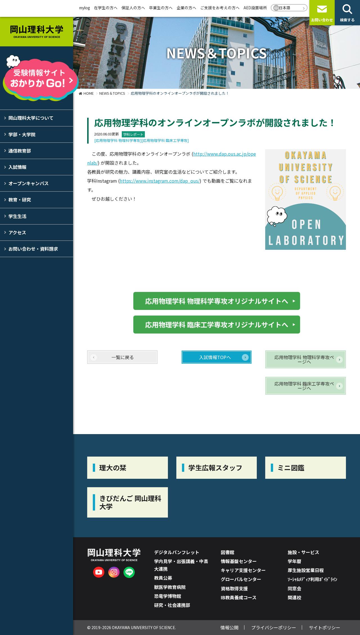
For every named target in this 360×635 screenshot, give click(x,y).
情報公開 (229, 627)
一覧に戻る (122, 357)
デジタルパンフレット (176, 552)
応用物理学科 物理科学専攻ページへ (304, 359)
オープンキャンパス (28, 183)
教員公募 (163, 577)
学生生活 (17, 216)
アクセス (17, 232)
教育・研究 (19, 199)
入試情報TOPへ (215, 357)
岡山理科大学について (30, 117)
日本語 (285, 7)
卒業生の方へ (161, 7)
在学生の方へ (106, 7)
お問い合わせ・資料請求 (33, 248)
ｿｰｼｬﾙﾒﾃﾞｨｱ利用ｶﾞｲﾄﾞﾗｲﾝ (312, 579)
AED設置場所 (255, 7)
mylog (84, 7)
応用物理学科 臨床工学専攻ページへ (304, 385)
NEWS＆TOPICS (112, 93)
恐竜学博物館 (167, 596)
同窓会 (294, 588)
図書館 (227, 552)
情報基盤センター (239, 561)
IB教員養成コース (238, 597)
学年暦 (294, 561)
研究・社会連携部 (172, 605)
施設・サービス (303, 552)
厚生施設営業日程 (306, 570)
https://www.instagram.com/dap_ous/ (160, 180)
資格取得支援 (234, 588)
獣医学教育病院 (170, 587)
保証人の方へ (133, 7)
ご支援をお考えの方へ (220, 7)
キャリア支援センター (243, 570)
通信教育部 (19, 150)
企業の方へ (186, 7)
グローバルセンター (241, 579)
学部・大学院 (21, 134)
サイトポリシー (324, 627)
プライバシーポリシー (273, 627)
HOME (89, 93)
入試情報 (17, 167)
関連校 (294, 597)
